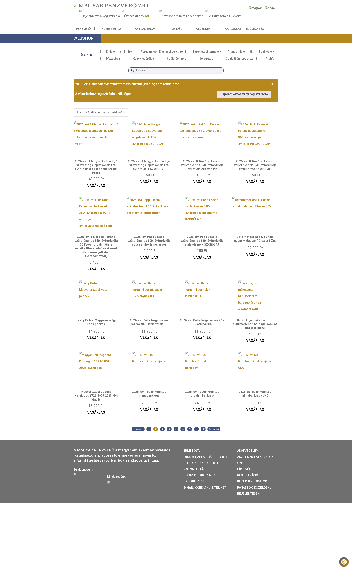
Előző (138, 429)
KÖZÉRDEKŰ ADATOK (252, 481)
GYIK (240, 463)
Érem (130, 51)
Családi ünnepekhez (239, 58)
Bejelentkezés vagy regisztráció (244, 94)
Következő (214, 429)
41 (196, 429)
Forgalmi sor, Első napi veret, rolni (163, 51)
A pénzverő (82, 28)
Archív (270, 58)
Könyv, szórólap (143, 58)
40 (189, 429)
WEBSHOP (84, 38)
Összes (86, 55)
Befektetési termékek (206, 51)
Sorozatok (206, 58)
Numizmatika (111, 28)
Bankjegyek (266, 51)
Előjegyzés (255, 28)
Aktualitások (145, 28)
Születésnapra (176, 58)
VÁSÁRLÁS (96, 185)
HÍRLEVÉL (244, 469)
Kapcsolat (233, 28)
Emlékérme (113, 51)
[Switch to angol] (270, 7)
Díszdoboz (113, 58)
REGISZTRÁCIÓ (247, 475)
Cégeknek (203, 28)
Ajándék (176, 28)
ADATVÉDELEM (247, 450)
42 (203, 429)
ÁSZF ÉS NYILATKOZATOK (255, 457)
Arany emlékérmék (240, 51)
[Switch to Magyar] (255, 7)
